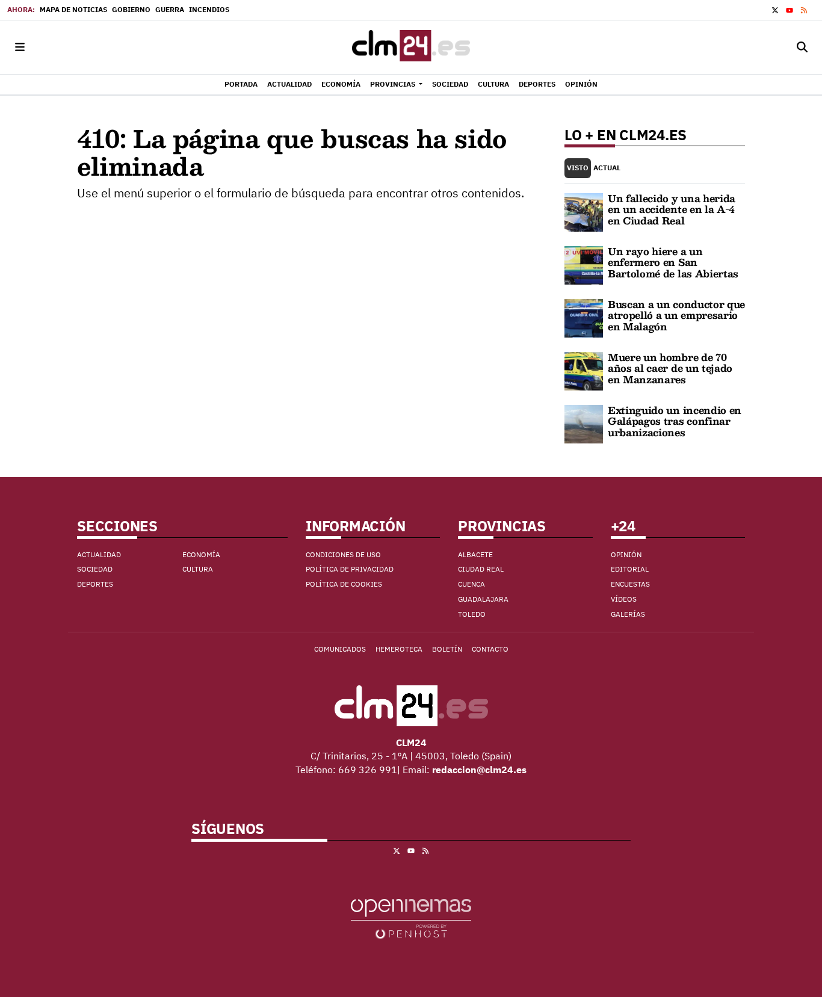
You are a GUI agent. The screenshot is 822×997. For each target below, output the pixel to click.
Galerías (628, 614)
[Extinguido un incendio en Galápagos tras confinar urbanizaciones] (583, 423)
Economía (201, 554)
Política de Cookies (344, 583)
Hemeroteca (398, 648)
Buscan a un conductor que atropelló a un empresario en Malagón (676, 315)
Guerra (169, 9)
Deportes (95, 583)
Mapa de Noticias (73, 9)
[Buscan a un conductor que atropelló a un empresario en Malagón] (583, 317)
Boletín (447, 648)
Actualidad (99, 554)
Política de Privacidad (350, 568)
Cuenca (471, 583)
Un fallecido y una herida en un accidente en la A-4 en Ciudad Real (671, 209)
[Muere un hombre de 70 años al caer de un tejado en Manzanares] (583, 370)
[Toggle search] (802, 47)
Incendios (209, 9)
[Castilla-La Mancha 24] (411, 47)
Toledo (472, 614)
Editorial (630, 568)
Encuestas (630, 583)
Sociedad (95, 568)
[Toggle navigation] (20, 47)
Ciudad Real (481, 568)
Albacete (475, 554)
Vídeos (624, 598)
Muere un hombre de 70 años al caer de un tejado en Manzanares (670, 368)
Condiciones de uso (343, 554)
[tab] (577, 168)
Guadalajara (483, 598)
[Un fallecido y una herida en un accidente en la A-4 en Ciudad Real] (583, 211)
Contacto (490, 648)
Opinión (626, 554)
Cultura (197, 568)
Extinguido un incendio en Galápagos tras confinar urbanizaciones (674, 421)
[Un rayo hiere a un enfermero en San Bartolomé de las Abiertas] (583, 264)
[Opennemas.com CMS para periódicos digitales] (411, 918)
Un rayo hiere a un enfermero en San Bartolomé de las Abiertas (673, 262)
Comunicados (340, 648)
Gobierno (131, 9)
